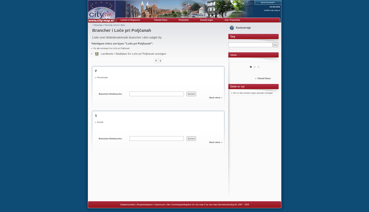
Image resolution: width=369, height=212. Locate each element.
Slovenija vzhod (112, 25)
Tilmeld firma (160, 20)
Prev (236, 61)
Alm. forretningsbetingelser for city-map (185, 204)
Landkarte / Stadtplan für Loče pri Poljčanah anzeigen (133, 53)
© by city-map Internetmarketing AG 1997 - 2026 (226, 204)
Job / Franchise (232, 20)
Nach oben (214, 97)
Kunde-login (206, 20)
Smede (100, 122)
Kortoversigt (243, 27)
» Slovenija (97, 25)
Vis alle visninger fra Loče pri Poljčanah (111, 48)
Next (273, 61)
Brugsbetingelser (145, 204)
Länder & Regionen (130, 20)
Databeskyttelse (127, 204)
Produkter (184, 20)
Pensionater (102, 77)
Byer (123, 25)
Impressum (160, 204)
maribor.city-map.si (272, 10)
